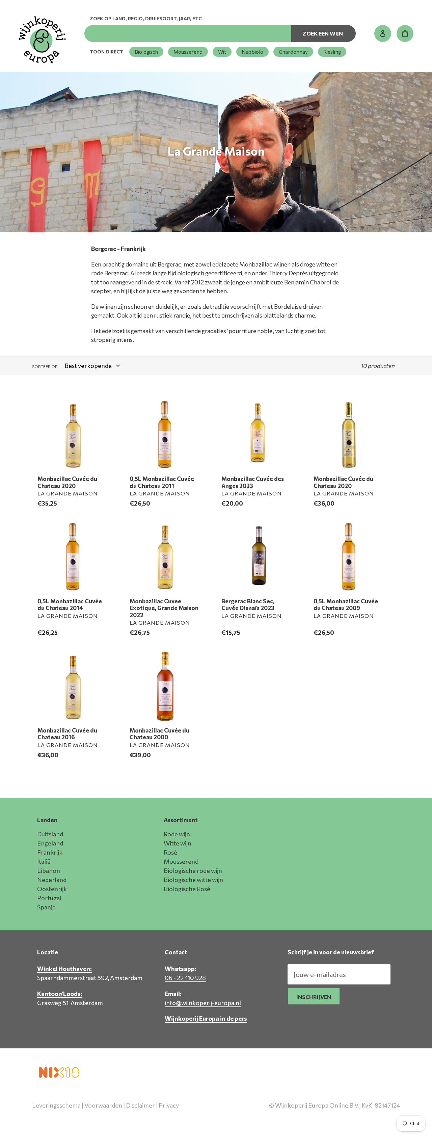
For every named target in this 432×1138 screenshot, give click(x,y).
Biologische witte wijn (193, 879)
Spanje (46, 907)
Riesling (332, 52)
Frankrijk (49, 852)
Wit (222, 52)
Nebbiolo (252, 52)
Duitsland (50, 834)
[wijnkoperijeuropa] (42, 40)
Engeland (50, 843)
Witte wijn (177, 843)
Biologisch (146, 52)
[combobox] (187, 33)
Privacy (169, 1105)
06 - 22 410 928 (185, 977)
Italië (44, 861)
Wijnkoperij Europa (328, 1120)
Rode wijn (177, 834)
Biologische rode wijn (193, 870)
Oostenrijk (52, 888)
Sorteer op (44, 366)
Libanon (48, 870)
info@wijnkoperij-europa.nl (203, 1002)
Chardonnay (293, 52)
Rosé (170, 852)
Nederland (51, 879)
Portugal (49, 898)
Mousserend (187, 52)
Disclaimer (140, 1105)
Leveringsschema (56, 1105)
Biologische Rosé (187, 888)
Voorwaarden (103, 1105)
